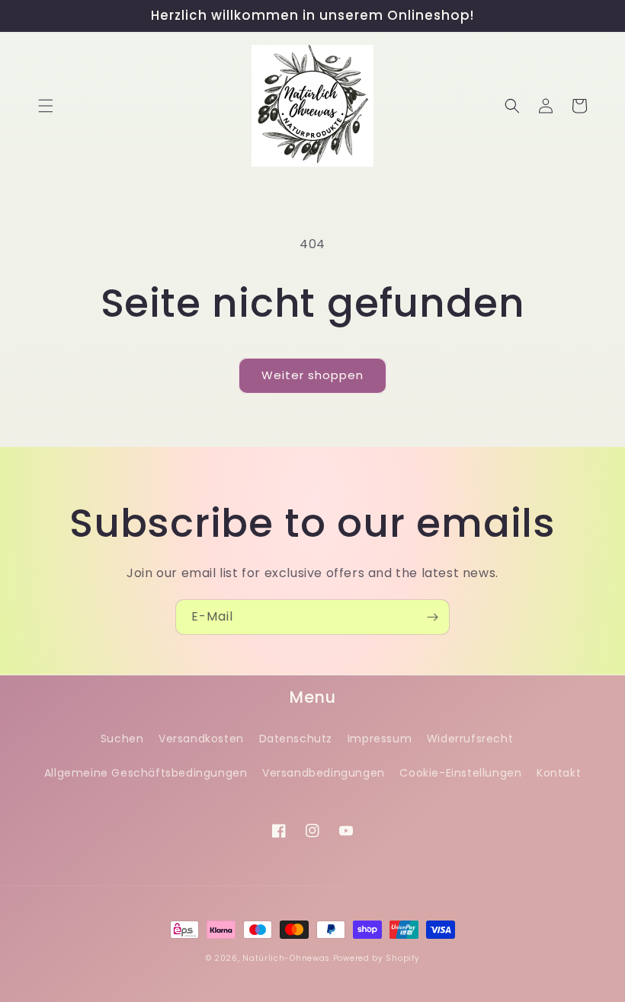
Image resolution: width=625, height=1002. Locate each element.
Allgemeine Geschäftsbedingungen (146, 772)
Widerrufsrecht (470, 738)
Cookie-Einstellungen (460, 772)
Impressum (380, 738)
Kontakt (559, 772)
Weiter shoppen (312, 375)
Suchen (122, 738)
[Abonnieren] (432, 617)
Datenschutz (296, 738)
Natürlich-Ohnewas (286, 958)
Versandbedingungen (323, 772)
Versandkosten (201, 738)
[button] (45, 106)
